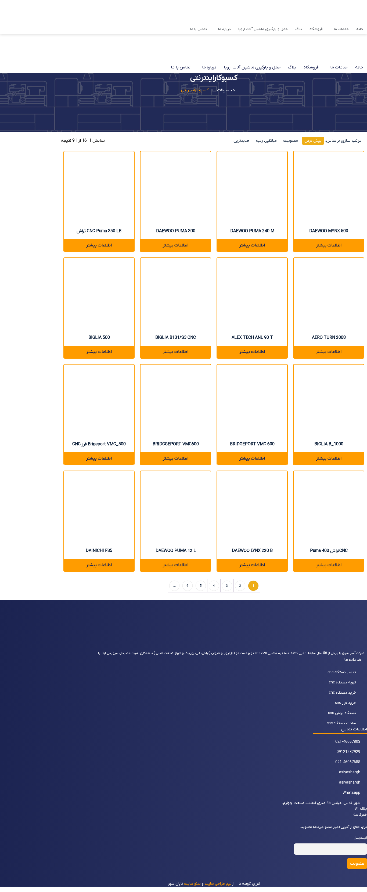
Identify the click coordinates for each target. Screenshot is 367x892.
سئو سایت (192, 883)
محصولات (226, 90)
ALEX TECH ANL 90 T (252, 337)
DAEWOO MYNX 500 (328, 231)
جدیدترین (241, 140)
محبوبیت (290, 140)
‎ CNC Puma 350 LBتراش (99, 231)
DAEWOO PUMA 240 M (252, 231)
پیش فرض (313, 140)
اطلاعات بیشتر (99, 245)
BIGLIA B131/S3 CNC (175, 337)
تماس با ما (198, 29)
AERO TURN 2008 (329, 337)
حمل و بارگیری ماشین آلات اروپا (263, 29)
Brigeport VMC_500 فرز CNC (99, 444)
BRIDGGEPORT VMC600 (176, 444)
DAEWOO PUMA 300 (175, 231)
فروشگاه (316, 29)
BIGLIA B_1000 (328, 444)
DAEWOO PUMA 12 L (176, 551)
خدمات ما (341, 29)
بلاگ (298, 29)
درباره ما (224, 29)
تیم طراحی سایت (218, 883)
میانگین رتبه (266, 140)
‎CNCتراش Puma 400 (329, 551)
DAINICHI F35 (99, 551)
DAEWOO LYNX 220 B (252, 551)
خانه (359, 29)
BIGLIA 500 (99, 337)
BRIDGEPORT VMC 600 (252, 444)
